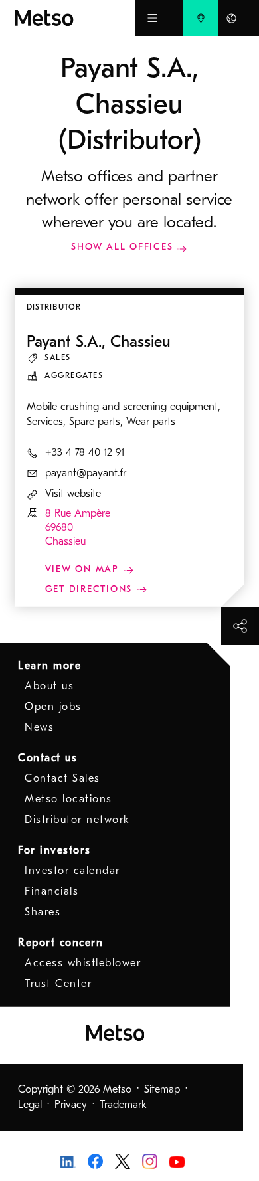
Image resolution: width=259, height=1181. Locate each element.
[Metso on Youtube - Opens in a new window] (177, 1161)
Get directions (90, 588)
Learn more (49, 666)
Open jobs (53, 707)
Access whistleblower (83, 963)
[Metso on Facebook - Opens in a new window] (95, 1160)
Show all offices (122, 246)
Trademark (123, 1105)
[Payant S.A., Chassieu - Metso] (75, 18)
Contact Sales (62, 778)
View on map (84, 569)
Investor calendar (72, 871)
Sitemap (162, 1089)
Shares (42, 912)
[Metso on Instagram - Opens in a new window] (149, 1160)
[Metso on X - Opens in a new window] (122, 1160)
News (39, 727)
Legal (30, 1105)
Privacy (70, 1105)
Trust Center (58, 984)
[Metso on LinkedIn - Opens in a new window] (68, 1161)
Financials (51, 891)
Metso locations (68, 799)
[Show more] (240, 626)
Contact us (47, 758)
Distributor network (77, 820)
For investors (54, 850)
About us (49, 686)
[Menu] (152, 18)
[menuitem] (200, 18)
